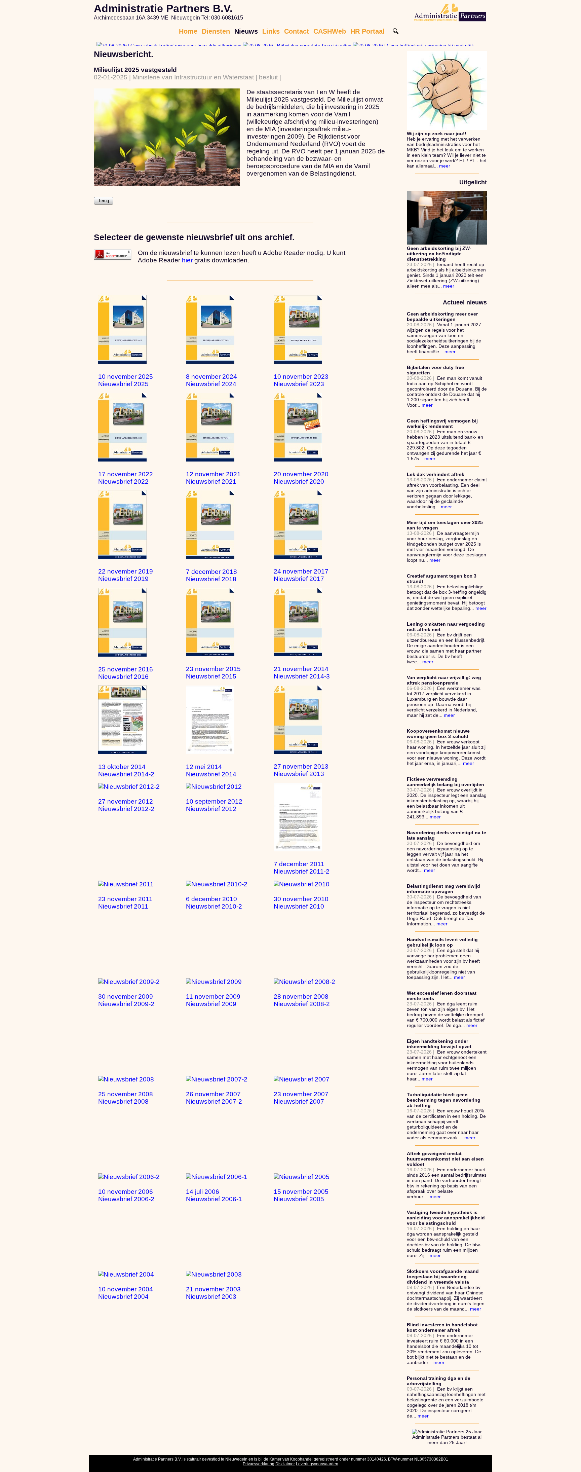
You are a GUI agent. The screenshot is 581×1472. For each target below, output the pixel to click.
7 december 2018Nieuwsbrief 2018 (211, 575)
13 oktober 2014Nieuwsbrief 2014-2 (126, 770)
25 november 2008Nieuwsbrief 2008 (125, 1098)
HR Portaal (367, 31)
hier (187, 260)
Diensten (216, 31)
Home (188, 31)
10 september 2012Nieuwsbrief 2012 (214, 805)
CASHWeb (329, 31)
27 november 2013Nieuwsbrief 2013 (301, 770)
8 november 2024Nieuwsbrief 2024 (211, 380)
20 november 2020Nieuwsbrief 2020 (301, 478)
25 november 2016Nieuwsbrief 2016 (125, 673)
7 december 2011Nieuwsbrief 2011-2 (302, 867)
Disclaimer (285, 1464)
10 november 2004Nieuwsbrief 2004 (125, 1293)
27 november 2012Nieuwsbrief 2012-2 (126, 805)
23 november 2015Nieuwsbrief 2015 (213, 672)
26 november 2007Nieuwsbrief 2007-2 (214, 1098)
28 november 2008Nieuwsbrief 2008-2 (302, 1000)
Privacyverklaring (258, 1464)
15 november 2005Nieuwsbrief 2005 (301, 1195)
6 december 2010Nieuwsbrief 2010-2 (214, 902)
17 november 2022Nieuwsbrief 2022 (125, 478)
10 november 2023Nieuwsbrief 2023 (301, 380)
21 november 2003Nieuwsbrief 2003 (213, 1293)
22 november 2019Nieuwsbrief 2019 (125, 575)
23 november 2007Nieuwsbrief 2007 (301, 1098)
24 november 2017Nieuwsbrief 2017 (301, 575)
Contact (296, 31)
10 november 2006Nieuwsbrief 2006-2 (126, 1195)
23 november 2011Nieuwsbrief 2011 (125, 902)
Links (271, 31)
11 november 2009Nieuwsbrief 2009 (213, 1000)
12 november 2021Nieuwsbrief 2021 (213, 478)
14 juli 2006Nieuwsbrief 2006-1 (214, 1195)
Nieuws (246, 31)
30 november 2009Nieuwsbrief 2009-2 (126, 1000)
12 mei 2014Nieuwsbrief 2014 (211, 770)
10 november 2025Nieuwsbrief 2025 (125, 380)
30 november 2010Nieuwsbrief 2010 (301, 902)
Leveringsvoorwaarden (317, 1464)
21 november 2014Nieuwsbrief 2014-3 (302, 672)
